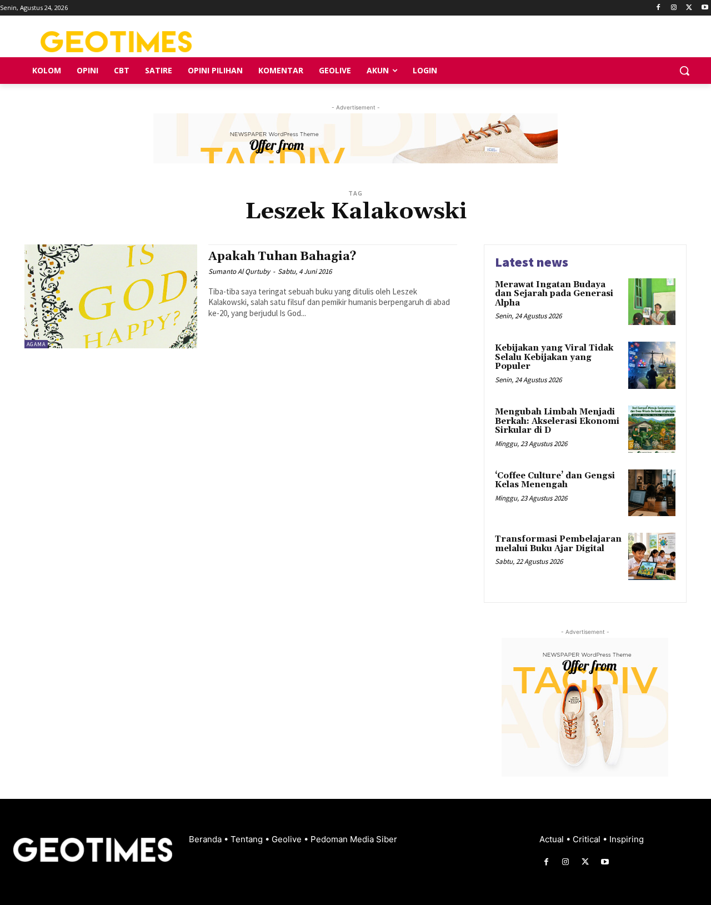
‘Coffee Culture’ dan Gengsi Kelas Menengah (555, 481)
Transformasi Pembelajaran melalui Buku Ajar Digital (558, 544)
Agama (36, 344)
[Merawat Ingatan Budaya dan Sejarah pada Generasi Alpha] (651, 302)
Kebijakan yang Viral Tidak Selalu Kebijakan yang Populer (554, 357)
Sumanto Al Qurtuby (239, 271)
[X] (689, 8)
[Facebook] (658, 8)
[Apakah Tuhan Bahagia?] (110, 296)
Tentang (248, 839)
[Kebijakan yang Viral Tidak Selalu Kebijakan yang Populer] (651, 365)
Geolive (288, 839)
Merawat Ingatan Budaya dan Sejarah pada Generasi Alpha (554, 293)
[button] (684, 70)
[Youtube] (704, 8)
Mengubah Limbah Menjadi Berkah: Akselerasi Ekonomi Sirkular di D (557, 421)
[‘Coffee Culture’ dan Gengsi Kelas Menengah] (651, 493)
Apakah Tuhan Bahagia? (282, 256)
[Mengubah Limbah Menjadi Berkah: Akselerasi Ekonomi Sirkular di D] (651, 429)
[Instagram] (674, 8)
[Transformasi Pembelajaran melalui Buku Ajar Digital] (651, 556)
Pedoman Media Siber (354, 839)
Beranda (206, 839)
